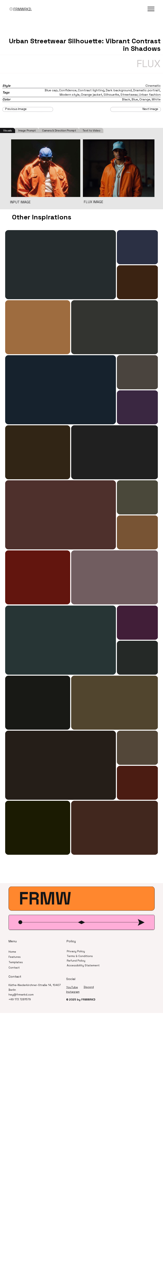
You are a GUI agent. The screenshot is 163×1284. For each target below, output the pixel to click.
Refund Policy (76, 960)
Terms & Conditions (80, 956)
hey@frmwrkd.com (21, 994)
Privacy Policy (76, 951)
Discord (89, 987)
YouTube (72, 987)
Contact (14, 967)
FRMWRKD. (22, 9)
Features (15, 957)
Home (12, 951)
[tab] (7, 130)
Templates (16, 962)
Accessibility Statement (83, 965)
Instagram (73, 992)
